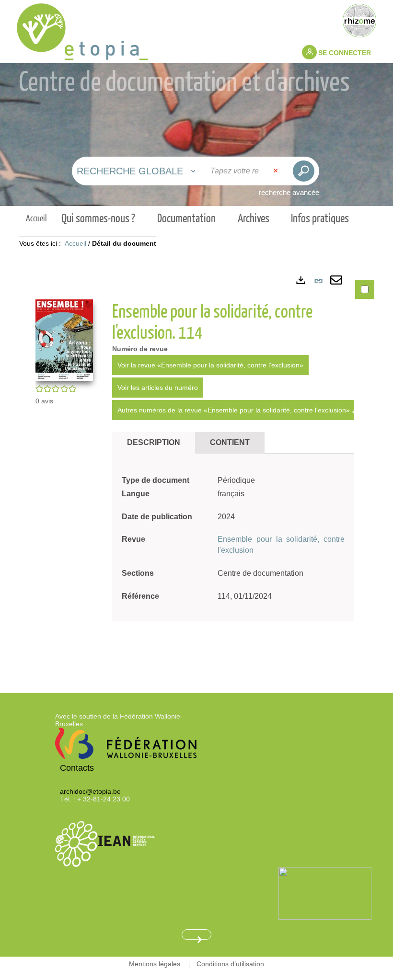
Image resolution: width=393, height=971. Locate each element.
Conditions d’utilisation (230, 964)
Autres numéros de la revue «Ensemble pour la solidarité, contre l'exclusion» (234, 410)
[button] (64, 339)
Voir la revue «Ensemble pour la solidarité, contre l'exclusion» (210, 365)
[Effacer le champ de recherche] (276, 171)
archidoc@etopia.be (90, 791)
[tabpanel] (196, 468)
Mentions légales (154, 964)
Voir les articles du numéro (157, 387)
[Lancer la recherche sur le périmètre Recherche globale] (303, 171)
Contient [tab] (230, 442)
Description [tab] (153, 442)
